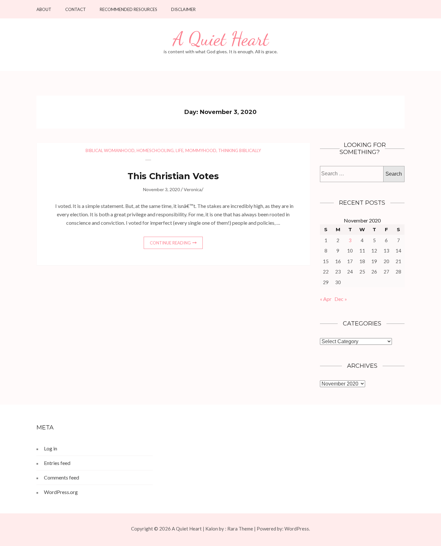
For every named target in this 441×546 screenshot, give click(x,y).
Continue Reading (170, 242)
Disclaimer (183, 9)
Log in (50, 448)
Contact (75, 9)
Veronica (192, 189)
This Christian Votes (173, 176)
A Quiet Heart (221, 39)
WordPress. (297, 528)
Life (179, 150)
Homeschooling (155, 150)
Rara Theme (240, 528)
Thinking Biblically (239, 150)
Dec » (340, 299)
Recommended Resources (128, 9)
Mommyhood (200, 150)
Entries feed (57, 463)
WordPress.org (61, 492)
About (43, 9)
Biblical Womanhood (110, 150)
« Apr (326, 299)
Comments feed (61, 477)
